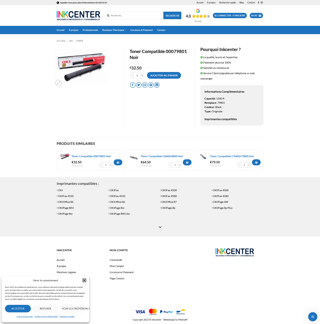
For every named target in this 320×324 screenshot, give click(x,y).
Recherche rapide (227, 2)
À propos (211, 2)
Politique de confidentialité (46, 316)
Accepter (18, 308)
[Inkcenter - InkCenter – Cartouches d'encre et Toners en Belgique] (78, 15)
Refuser (45, 308)
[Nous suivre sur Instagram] (262, 3)
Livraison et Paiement (141, 29)
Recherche (172, 15)
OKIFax (114, 190)
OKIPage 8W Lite (119, 213)
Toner (79, 41)
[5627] (187, 162)
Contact (251, 2)
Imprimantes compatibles (220, 119)
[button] (84, 280)
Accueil (199, 2)
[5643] (256, 162)
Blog (242, 2)
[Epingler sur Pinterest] (151, 85)
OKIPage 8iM (66, 207)
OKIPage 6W (220, 201)
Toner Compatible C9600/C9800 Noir (232, 156)
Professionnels (90, 29)
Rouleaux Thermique (113, 29)
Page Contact (117, 278)
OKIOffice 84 (65, 201)
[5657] (118, 162)
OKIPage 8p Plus (222, 207)
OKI (71, 41)
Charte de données (24, 316)
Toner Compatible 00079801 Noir (91, 156)
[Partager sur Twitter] (139, 85)
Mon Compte (117, 266)
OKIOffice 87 (169, 201)
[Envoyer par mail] (145, 85)
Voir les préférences (74, 308)
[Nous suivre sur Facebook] (259, 3)
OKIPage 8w (65, 213)
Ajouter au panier (164, 75)
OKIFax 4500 (169, 190)
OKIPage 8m (116, 207)
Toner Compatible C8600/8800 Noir (162, 156)
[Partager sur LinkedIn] (157, 85)
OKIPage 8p (168, 207)
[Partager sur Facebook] (133, 85)
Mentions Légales (67, 316)
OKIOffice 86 (117, 201)
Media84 (183, 319)
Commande (116, 259)
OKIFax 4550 (66, 196)
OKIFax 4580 (169, 196)
